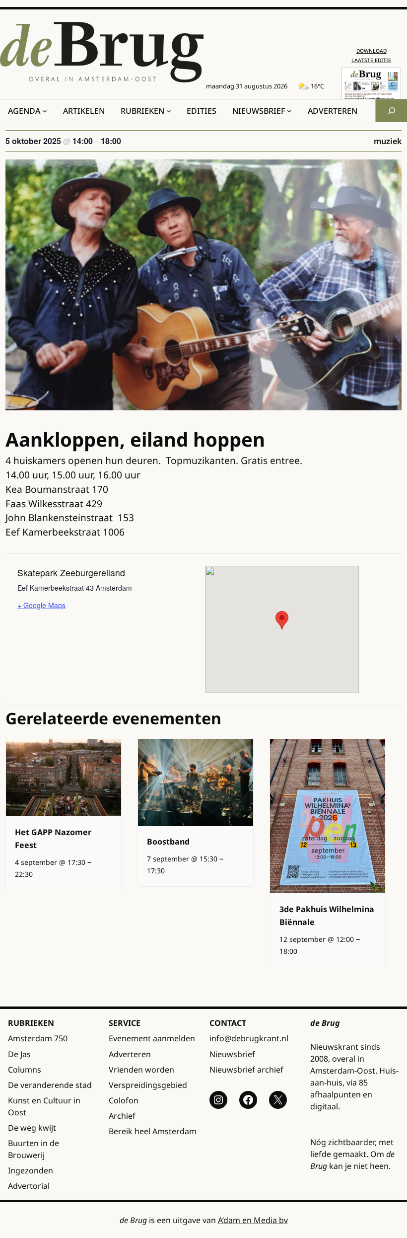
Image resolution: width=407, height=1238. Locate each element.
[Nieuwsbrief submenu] (289, 110)
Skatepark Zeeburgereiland (71, 572)
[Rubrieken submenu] (168, 110)
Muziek (388, 141)
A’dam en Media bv (253, 1220)
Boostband (168, 841)
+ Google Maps (41, 605)
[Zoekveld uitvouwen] (391, 110)
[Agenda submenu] (44, 110)
